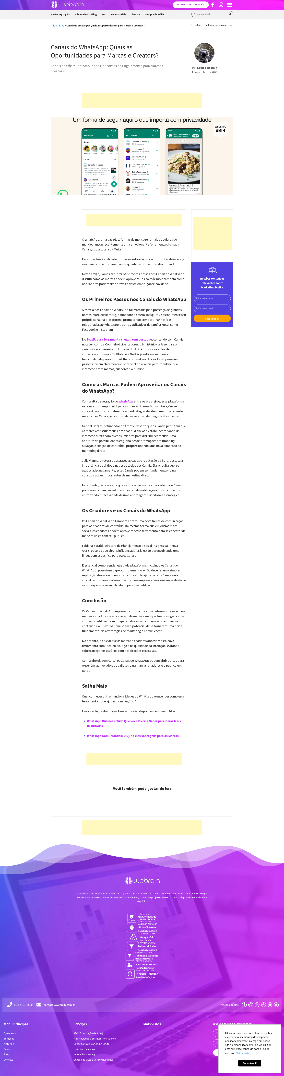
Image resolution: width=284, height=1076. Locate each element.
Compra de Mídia (154, 14)
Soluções (9, 1038)
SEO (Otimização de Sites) (88, 1033)
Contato (8, 1059)
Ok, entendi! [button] (250, 1063)
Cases (7, 1049)
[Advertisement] (142, 100)
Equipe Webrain (207, 68)
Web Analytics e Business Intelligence (94, 1038)
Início (54, 25)
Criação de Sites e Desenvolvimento (93, 1059)
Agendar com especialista (190, 4)
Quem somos (11, 1033)
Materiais (9, 1043)
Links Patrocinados (84, 1049)
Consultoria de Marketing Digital (91, 1043)
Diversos (135, 14)
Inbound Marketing (86, 14)
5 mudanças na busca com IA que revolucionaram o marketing (225, 25)
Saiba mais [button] (242, 1053)
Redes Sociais (118, 14)
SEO (103, 14)
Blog (61, 25)
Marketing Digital (60, 14)
